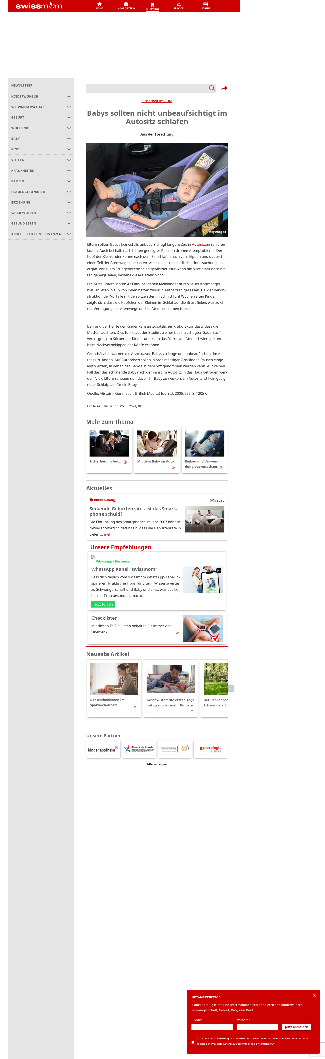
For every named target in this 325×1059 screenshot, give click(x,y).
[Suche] (151, 88)
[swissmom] (48, 6)
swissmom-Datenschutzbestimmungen (232, 1043)
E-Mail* (197, 1020)
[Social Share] (224, 88)
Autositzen (201, 244)
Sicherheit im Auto (156, 100)
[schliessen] (314, 995)
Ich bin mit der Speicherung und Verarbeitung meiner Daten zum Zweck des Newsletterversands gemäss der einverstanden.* (252, 1041)
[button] (99, 6)
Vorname (243, 1020)
